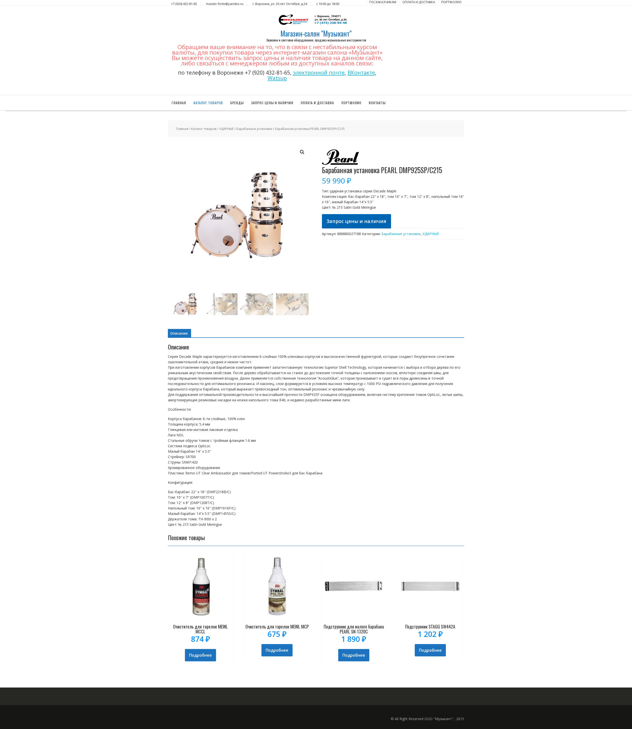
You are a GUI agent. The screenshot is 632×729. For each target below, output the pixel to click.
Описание (179, 333)
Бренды (237, 102)
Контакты (377, 102)
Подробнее (200, 655)
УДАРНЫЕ (226, 128)
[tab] (179, 333)
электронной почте (319, 72)
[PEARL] (340, 163)
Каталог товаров (208, 102)
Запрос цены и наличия (272, 102)
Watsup (277, 77)
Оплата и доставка (317, 102)
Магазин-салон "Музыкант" (316, 33)
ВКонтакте (361, 72)
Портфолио (351, 102)
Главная (179, 102)
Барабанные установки (254, 128)
